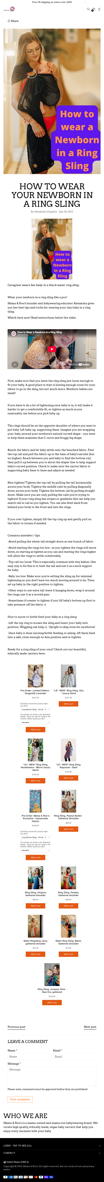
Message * (14, 1063)
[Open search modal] (88, 9)
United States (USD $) (17, 1162)
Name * (12, 1050)
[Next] (85, 2)
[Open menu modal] (99, 9)
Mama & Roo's (30, 1166)
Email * (57, 1050)
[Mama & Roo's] (9, 9)
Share (15, 21)
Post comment (20, 1099)
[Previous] (19, 2)
